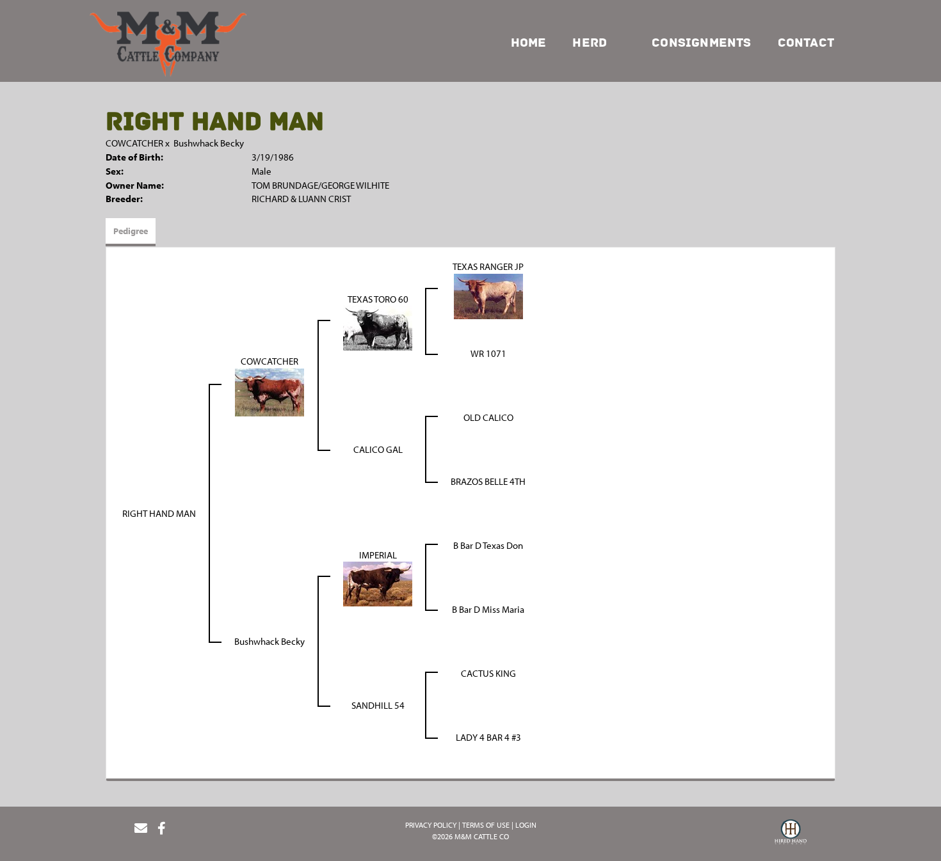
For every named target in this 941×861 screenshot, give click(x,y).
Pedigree (130, 231)
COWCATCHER (134, 143)
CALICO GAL (378, 449)
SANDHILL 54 (378, 705)
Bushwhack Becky (208, 143)
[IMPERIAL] (377, 583)
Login (525, 825)
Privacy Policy (430, 825)
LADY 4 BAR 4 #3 (488, 737)
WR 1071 (488, 353)
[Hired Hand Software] (791, 833)
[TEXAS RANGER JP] (488, 295)
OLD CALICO (488, 417)
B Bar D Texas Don (488, 545)
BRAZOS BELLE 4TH (488, 481)
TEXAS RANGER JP (488, 266)
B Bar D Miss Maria (488, 609)
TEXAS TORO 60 (378, 299)
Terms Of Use (486, 825)
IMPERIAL (378, 555)
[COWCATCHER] (269, 391)
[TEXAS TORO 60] (377, 327)
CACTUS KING (488, 673)
